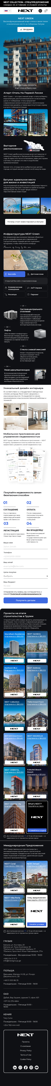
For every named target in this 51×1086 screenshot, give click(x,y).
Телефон (8, 552)
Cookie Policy (25, 1059)
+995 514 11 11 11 (10, 958)
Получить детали (25, 600)
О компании (25, 1046)
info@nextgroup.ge (12, 961)
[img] (37, 783)
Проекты (26, 1042)
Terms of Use (25, 1055)
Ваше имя (8, 543)
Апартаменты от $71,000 (36, 774)
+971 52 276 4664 (11, 1001)
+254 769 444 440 (11, 1025)
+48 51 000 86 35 (11, 980)
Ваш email (8, 562)
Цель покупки (10, 572)
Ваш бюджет (9, 582)
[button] (37, 817)
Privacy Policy (26, 1051)
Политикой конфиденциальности (25, 594)
